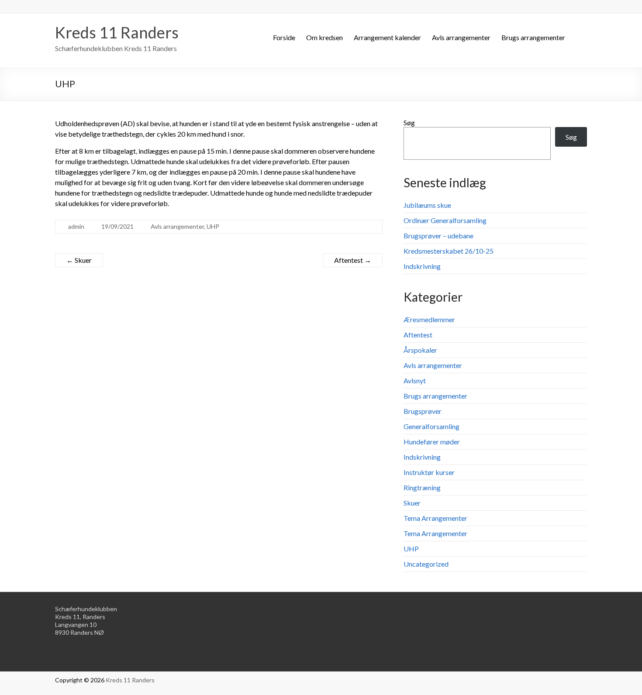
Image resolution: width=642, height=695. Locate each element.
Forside (284, 37)
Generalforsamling (431, 426)
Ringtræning (422, 487)
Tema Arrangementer (435, 518)
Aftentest (352, 260)
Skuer (79, 260)
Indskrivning (422, 266)
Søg (409, 122)
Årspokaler (420, 350)
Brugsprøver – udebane (438, 235)
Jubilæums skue (427, 205)
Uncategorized (426, 564)
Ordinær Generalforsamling (445, 220)
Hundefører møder (432, 441)
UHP (213, 226)
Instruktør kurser (429, 472)
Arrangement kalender (387, 37)
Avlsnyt (415, 380)
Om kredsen (324, 37)
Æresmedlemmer (429, 319)
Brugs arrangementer (533, 37)
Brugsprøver (423, 411)
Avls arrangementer (461, 37)
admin (76, 226)
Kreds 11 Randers (117, 32)
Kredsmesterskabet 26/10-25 (449, 251)
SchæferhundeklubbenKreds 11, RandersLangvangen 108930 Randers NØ (86, 620)
